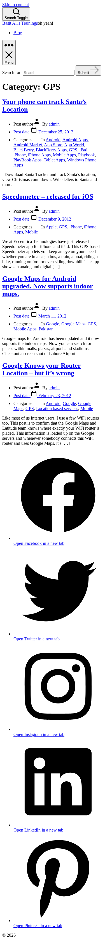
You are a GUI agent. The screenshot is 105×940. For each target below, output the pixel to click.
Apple (51, 226)
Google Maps (73, 323)
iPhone (19, 154)
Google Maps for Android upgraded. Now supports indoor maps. (47, 286)
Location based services (57, 408)
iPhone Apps (39, 154)
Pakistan (46, 329)
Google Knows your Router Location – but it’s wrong (41, 369)
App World (74, 144)
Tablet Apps (54, 160)
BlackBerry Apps (51, 149)
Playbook (86, 154)
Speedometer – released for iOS (47, 196)
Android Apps (75, 139)
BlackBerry (23, 149)
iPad (83, 149)
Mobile (31, 232)
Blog (17, 32)
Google (52, 323)
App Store (53, 144)
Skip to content (15, 4)
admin (54, 124)
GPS (73, 149)
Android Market (27, 144)
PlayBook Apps (27, 160)
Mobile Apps (64, 154)
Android (53, 139)
